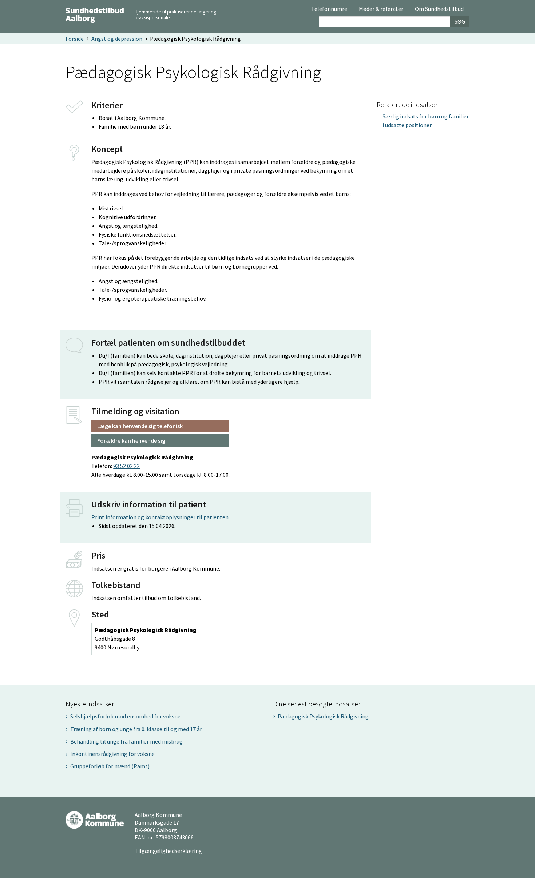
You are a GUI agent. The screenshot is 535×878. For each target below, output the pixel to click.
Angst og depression (116, 38)
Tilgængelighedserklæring (168, 850)
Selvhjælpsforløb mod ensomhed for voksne (125, 716)
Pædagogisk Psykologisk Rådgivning (323, 716)
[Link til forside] (95, 14)
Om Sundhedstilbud (439, 9)
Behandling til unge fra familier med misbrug (126, 741)
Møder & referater (381, 9)
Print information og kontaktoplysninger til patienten (160, 517)
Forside (75, 38)
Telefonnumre (329, 9)
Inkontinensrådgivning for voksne (112, 753)
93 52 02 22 (126, 466)
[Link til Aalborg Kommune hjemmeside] (95, 819)
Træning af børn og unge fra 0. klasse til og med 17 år (136, 729)
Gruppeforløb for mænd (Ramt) (110, 766)
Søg (460, 21)
